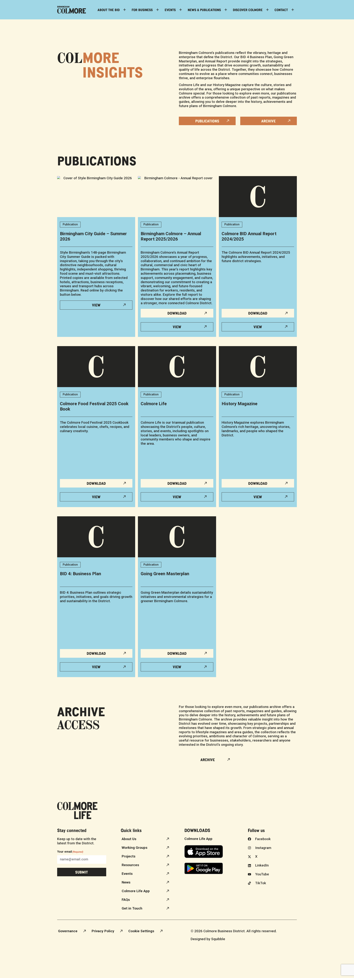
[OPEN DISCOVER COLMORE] (267, 9)
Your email (70, 851)
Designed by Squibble (208, 939)
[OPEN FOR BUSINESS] (157, 9)
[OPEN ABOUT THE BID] (124, 9)
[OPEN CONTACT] (292, 9)
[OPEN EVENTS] (180, 9)
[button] (258, 313)
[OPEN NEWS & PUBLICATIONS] (226, 9)
